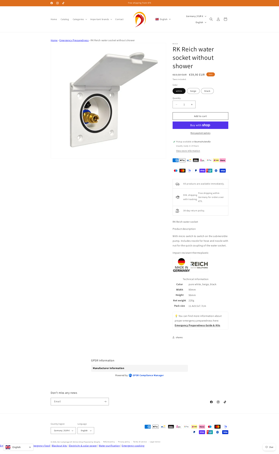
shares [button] (179, 337)
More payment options (200, 133)
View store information (188, 150)
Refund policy (109, 442)
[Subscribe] (105, 401)
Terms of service (140, 442)
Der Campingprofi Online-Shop (70, 442)
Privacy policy (124, 442)
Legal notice (155, 442)
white (179, 91)
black (207, 91)
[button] (79, 19)
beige (193, 91)
